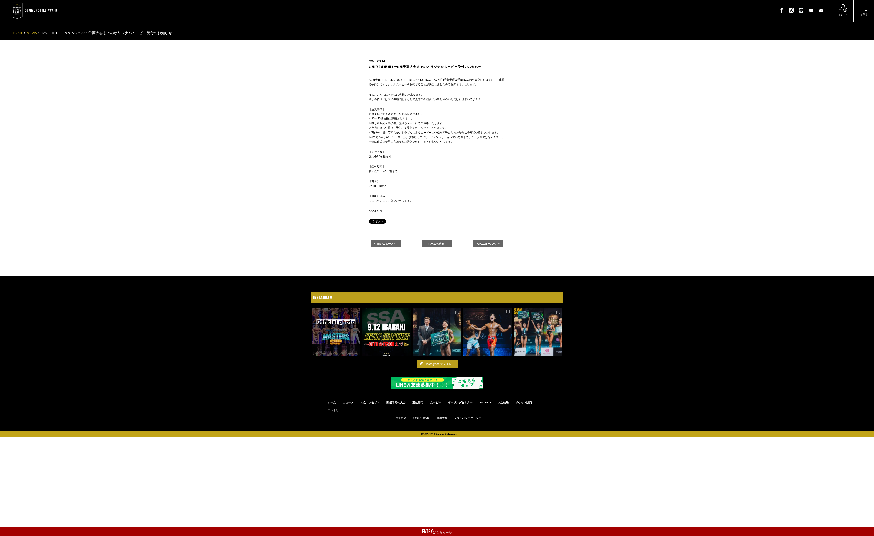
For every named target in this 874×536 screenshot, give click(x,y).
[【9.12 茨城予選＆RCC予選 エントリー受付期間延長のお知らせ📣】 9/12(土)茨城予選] (386, 332)
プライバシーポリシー (467, 418)
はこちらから (437, 531)
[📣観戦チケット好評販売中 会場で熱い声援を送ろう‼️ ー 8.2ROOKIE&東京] (437, 332)
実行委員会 (399, 418)
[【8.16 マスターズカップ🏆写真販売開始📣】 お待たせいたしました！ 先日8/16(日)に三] (336, 332)
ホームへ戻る (436, 243)
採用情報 (441, 418)
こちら (375, 200)
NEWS (31, 32)
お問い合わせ (421, 418)
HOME (17, 32)
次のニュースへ (486, 243)
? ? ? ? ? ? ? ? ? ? (70, 3)
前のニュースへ (386, 243)
